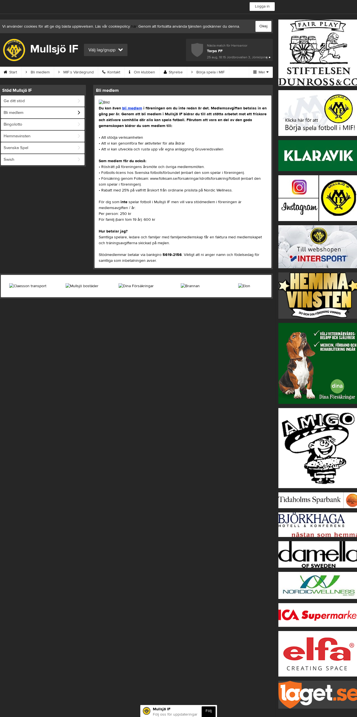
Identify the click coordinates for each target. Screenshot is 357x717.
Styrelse (175, 72)
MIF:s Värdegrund (78, 72)
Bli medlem (40, 72)
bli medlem (132, 108)
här (133, 26)
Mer (261, 72)
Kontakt (113, 72)
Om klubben (144, 72)
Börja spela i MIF (210, 72)
